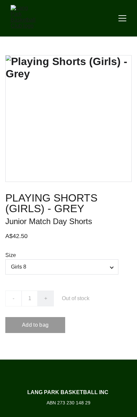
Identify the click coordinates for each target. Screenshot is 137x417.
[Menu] (122, 18)
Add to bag (35, 325)
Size (10, 255)
